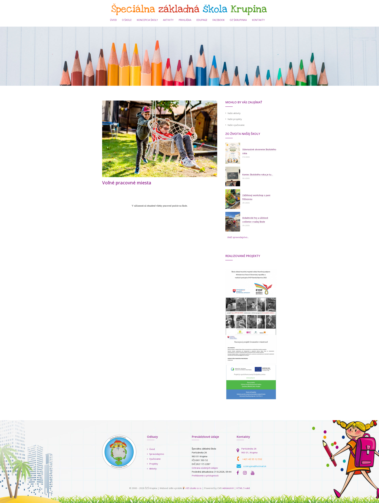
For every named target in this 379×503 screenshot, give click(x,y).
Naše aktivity (234, 113)
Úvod (113, 20)
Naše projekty (235, 119)
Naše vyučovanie (236, 124)
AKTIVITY (168, 20)
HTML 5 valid (243, 488)
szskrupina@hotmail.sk (254, 466)
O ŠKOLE (127, 20)
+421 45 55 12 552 (252, 459)
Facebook (218, 20)
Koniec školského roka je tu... (257, 174)
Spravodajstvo (156, 453)
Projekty (153, 463)
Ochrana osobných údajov (205, 467)
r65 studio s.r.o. (194, 488)
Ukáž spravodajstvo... (238, 237)
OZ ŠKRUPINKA (238, 20)
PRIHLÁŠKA (185, 20)
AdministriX (228, 488)
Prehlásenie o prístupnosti (205, 475)
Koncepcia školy (147, 20)
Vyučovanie (155, 458)
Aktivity (153, 468)
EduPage (201, 20)
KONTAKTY (258, 20)
